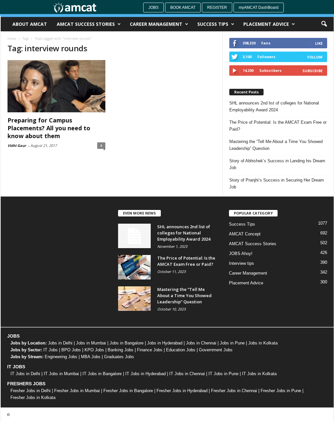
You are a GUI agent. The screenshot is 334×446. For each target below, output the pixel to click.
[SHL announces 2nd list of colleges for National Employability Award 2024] (134, 236)
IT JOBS (16, 366)
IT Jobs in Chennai (187, 373)
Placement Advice (266, 24)
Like (319, 43)
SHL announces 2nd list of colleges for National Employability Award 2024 (274, 106)
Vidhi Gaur (17, 145)
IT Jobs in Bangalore (102, 373)
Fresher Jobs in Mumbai (77, 390)
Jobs (153, 7)
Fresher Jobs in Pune (281, 390)
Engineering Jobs (61, 356)
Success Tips (212, 24)
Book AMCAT (182, 7)
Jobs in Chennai (201, 343)
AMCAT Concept (245, 233)
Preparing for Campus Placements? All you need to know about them (49, 128)
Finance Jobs (149, 349)
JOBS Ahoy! (240, 253)
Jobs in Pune (232, 343)
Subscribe (312, 70)
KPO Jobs (94, 349)
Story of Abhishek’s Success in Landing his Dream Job (277, 164)
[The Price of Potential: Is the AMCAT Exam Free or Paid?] (134, 267)
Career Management (156, 24)
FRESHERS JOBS (26, 383)
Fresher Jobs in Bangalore (128, 390)
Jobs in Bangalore (127, 343)
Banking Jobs (120, 349)
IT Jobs (50, 349)
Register (217, 7)
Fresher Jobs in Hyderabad (182, 390)
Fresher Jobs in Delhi (30, 390)
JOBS (13, 336)
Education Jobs (180, 349)
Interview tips (241, 263)
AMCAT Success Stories (86, 24)
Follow (315, 57)
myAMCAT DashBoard (259, 7)
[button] (324, 24)
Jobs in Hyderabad (164, 343)
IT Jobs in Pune (223, 373)
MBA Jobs (90, 356)
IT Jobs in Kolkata (259, 373)
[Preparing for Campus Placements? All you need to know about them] (56, 86)
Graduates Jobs (119, 356)
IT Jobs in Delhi (25, 373)
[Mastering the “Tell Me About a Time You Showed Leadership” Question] (134, 298)
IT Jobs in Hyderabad (145, 373)
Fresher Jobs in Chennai (234, 390)
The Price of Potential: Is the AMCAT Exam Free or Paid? (277, 126)
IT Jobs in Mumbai (61, 373)
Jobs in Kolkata (263, 343)
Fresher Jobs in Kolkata (32, 397)
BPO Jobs (71, 349)
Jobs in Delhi (60, 343)
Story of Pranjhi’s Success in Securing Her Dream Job (276, 183)
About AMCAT (29, 24)
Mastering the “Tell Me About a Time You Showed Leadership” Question (276, 145)
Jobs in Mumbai (91, 343)
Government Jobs (216, 349)
